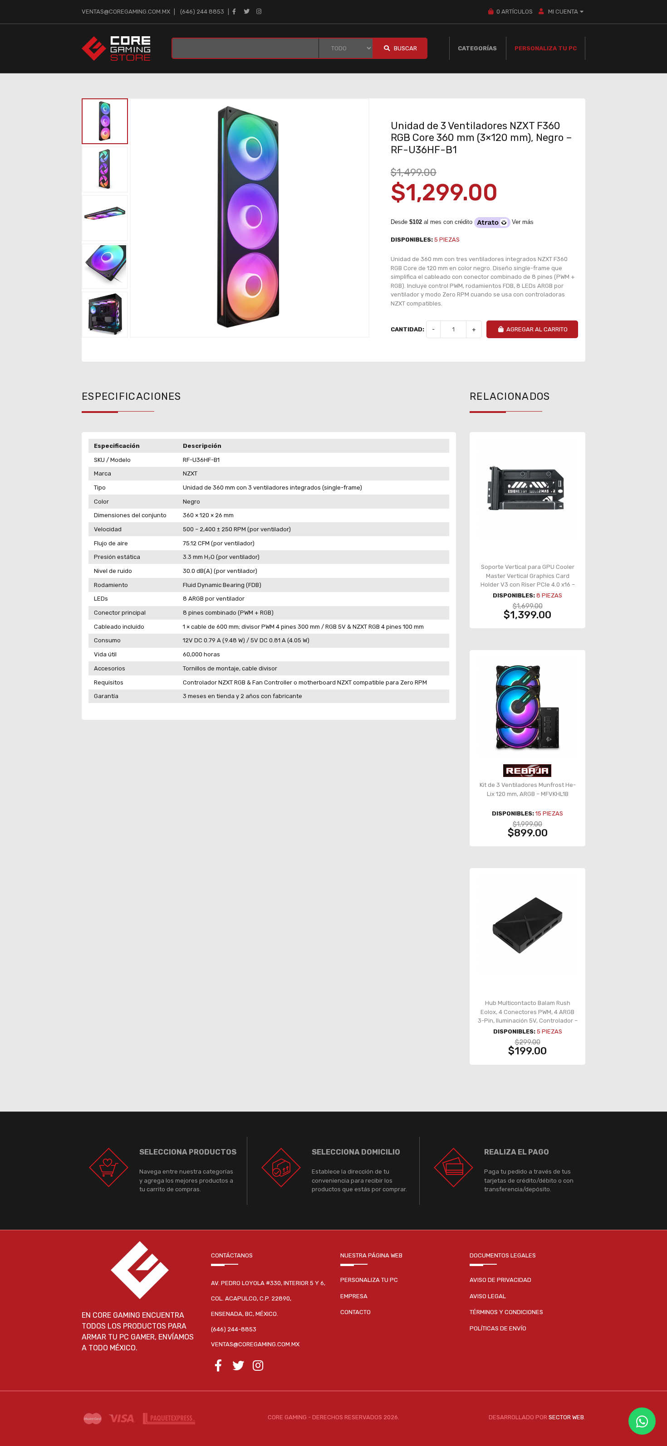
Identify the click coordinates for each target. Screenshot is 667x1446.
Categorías (477, 48)
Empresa (354, 1296)
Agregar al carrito (537, 329)
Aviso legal (488, 1296)
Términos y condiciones (506, 1312)
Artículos (514, 11)
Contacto (355, 1312)
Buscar (404, 48)
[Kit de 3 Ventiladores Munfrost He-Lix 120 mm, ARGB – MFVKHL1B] (527, 707)
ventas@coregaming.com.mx (126, 11)
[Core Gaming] (116, 48)
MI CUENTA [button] (562, 11)
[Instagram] (259, 11)
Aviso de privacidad (500, 1279)
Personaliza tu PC (546, 48)
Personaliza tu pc (369, 1279)
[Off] (527, 770)
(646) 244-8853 (233, 1329)
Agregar (532, 582)
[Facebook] (234, 11)
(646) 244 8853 (202, 11)
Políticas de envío (498, 1328)
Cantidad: (407, 329)
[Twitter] (246, 11)
